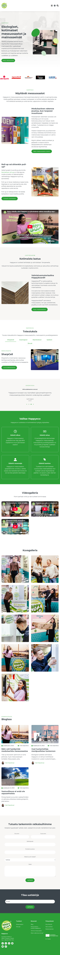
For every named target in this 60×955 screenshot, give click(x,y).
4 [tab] (33, 404)
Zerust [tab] (30, 343)
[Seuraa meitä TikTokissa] (6, 946)
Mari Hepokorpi (9, 763)
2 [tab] (29, 404)
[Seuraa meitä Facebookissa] (2, 943)
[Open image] (15, 569)
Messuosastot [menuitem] (19, 924)
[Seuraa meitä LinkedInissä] (12, 943)
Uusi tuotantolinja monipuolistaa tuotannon (43, 750)
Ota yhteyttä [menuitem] (48, 924)
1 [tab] (26, 404)
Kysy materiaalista (39, 309)
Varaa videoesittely (8, 60)
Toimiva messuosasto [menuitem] (36, 930)
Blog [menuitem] (32, 924)
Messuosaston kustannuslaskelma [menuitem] (36, 927)
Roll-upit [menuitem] (18, 926)
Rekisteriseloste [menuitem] (49, 929)
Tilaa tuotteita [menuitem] (48, 926)
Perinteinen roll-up (7, 172)
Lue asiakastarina (9, 367)
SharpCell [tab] (10, 340)
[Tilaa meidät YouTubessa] (2, 946)
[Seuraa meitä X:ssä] (6, 943)
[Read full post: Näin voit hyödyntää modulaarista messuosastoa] (15, 734)
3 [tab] (31, 404)
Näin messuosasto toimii (41, 151)
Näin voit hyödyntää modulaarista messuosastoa (14, 750)
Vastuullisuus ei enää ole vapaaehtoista (13, 792)
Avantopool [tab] (23, 340)
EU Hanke (48, 939)
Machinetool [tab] (37, 340)
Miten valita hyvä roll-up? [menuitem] (37, 933)
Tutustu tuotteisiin (9, 198)
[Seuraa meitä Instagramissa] (9, 943)
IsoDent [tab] (49, 340)
